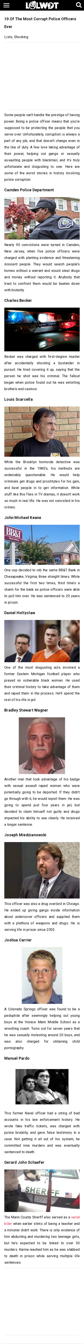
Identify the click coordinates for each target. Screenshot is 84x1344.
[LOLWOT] (42, 4)
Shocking (21, 37)
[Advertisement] (42, 75)
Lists (8, 37)
